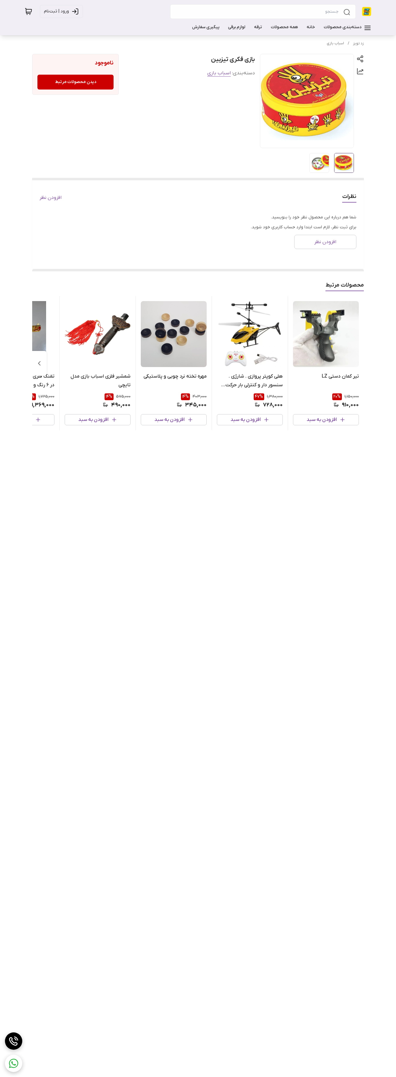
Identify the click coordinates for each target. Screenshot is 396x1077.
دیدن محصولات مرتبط (75, 82)
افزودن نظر (51, 198)
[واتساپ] (13, 1063)
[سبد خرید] (28, 11)
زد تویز (358, 43)
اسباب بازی (335, 43)
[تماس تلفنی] (13, 1041)
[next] (39, 363)
